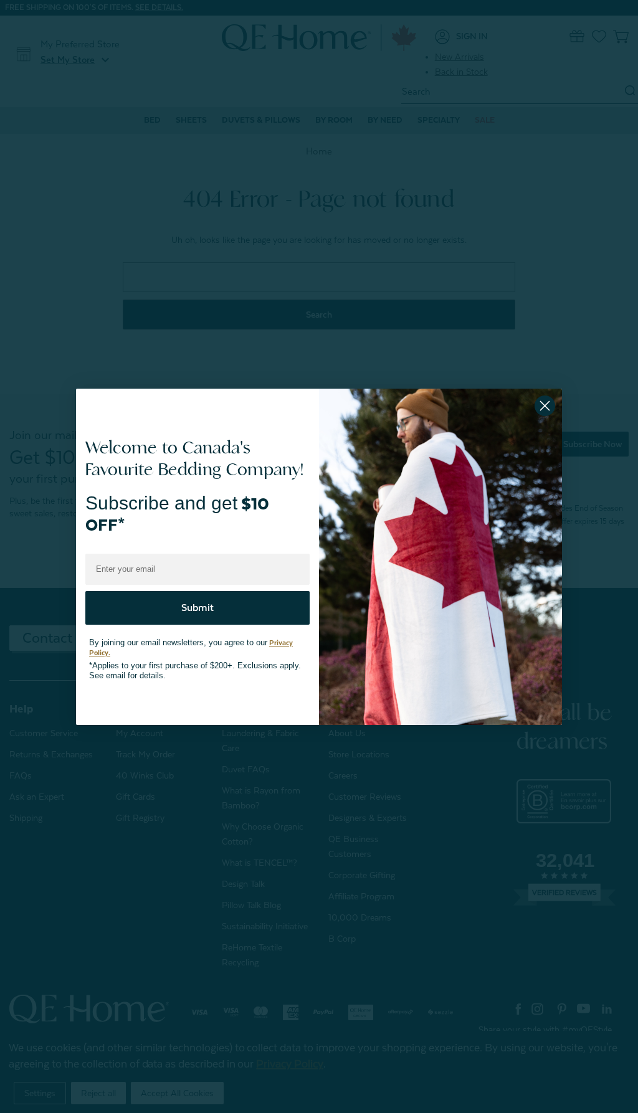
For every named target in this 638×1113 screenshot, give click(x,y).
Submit (197, 601)
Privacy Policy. (275, 636)
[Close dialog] (545, 406)
